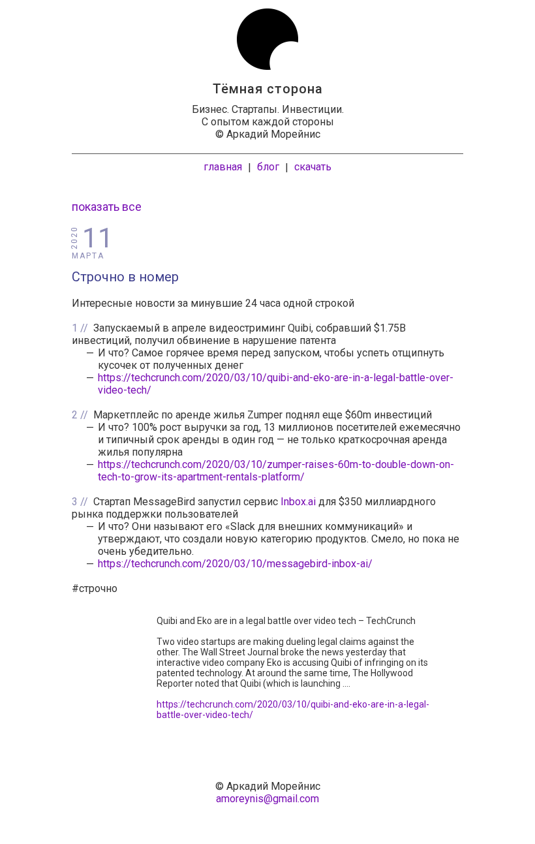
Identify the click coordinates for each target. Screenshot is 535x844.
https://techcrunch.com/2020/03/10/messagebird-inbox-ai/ (235, 563)
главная (223, 167)
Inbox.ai (298, 501)
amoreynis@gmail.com (267, 798)
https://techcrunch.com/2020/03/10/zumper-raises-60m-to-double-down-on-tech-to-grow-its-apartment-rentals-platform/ (276, 470)
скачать (312, 167)
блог (268, 167)
